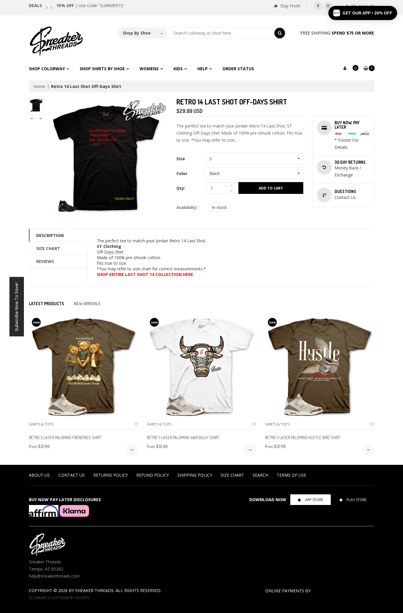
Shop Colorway (47, 68)
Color (181, 173)
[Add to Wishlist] (136, 424)
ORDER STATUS (238, 68)
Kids (178, 68)
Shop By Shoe (137, 33)
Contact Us (71, 475)
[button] (362, 13)
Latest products (46, 303)
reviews (45, 261)
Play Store (356, 499)
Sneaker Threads (94, 590)
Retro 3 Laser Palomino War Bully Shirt (183, 437)
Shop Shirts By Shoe (102, 68)
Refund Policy (152, 475)
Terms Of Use (291, 475)
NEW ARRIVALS (87, 303)
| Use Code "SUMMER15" (90, 5)
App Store (314, 499)
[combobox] (221, 33)
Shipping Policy (194, 475)
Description (50, 235)
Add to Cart (271, 188)
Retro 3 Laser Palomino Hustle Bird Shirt (302, 437)
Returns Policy (110, 475)
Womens (149, 68)
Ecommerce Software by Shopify (59, 597)
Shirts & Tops (41, 424)
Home (39, 86)
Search (260, 475)
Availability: (186, 207)
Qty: (180, 188)
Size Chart (48, 248)
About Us (39, 475)
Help (202, 68)
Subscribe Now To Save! (16, 306)
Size (180, 158)
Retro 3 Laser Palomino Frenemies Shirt (65, 437)
